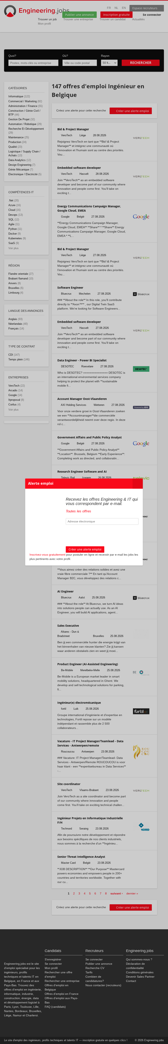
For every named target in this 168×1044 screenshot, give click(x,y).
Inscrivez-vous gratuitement (47, 554)
